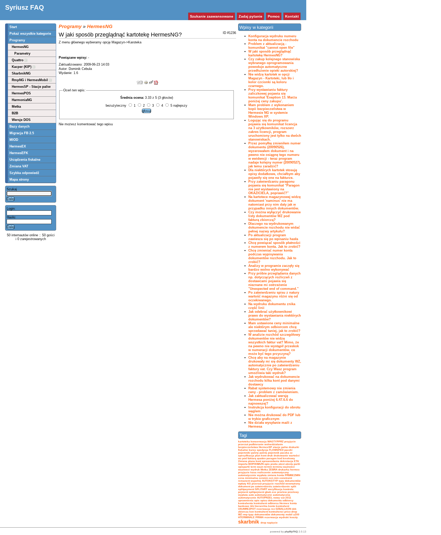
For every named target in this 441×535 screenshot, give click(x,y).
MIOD (13, 140)
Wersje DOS (21, 120)
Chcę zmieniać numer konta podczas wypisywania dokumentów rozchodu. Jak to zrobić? (272, 256)
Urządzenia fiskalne (24, 159)
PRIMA (259, 517)
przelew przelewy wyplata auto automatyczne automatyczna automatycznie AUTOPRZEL (268, 495)
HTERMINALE (246, 517)
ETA (296, 461)
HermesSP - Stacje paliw (31, 87)
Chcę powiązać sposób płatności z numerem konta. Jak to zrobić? (274, 244)
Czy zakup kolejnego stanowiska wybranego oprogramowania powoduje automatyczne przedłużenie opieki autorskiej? (274, 64)
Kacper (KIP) (22, 67)
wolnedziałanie (273, 444)
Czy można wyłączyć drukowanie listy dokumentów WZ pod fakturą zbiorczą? (274, 216)
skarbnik (248, 522)
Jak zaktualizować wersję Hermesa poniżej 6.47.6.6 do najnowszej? (270, 399)
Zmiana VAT (18, 166)
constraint (285, 478)
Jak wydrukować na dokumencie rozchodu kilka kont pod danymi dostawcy (274, 380)
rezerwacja (271, 517)
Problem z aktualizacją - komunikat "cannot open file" (271, 45)
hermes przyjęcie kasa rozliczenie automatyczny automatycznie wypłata (269, 472)
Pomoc (274, 16)
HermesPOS (21, 93)
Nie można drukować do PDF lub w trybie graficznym (274, 417)
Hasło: (11, 217)
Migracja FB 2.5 (21, 133)
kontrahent (282, 506)
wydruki (284, 517)
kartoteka (244, 441)
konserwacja (259, 441)
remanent (244, 480)
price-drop (290, 511)
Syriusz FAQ (24, 7)
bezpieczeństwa (248, 447)
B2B (15, 113)
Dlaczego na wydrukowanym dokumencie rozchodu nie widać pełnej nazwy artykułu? (274, 227)
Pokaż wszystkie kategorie (30, 33)
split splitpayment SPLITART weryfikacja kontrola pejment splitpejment (267, 489)
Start (13, 27)
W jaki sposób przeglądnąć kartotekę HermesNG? (269, 53)
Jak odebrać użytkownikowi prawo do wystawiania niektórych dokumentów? (274, 315)
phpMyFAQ (291, 531)
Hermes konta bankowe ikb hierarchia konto (267, 504)
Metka (16, 106)
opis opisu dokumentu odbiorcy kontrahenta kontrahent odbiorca (265, 502)
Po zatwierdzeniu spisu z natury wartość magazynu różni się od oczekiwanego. (273, 296)
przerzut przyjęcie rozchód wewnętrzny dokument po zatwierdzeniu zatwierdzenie (269, 485)
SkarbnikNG (21, 73)
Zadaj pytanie (250, 16)
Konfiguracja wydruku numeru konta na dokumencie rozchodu (273, 38)
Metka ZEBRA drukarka (275, 469)
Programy (17, 40)
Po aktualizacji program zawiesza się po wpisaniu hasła (273, 237)
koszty (294, 517)
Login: (11, 208)
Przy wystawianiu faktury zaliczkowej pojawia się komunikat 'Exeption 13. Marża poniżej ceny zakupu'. (272, 95)
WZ (240, 514)
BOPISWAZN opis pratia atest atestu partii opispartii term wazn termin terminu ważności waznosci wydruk (269, 467)
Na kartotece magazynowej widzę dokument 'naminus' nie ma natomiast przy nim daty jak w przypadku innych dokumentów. (274, 202)
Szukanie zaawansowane (211, 16)
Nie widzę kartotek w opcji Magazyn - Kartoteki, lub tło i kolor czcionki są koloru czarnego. (271, 80)
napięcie (272, 522)
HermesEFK (18, 153)
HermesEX (17, 146)
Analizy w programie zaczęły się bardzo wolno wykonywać (273, 267)
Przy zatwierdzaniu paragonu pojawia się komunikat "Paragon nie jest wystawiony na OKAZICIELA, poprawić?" (274, 187)
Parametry (22, 53)
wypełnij (256, 480)
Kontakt (292, 16)
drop (263, 522)
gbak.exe (270, 492)
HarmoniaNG (22, 100)
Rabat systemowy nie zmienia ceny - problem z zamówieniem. (273, 390)
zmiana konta (275, 475)
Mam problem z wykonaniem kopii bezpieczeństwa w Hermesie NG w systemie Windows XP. (271, 110)
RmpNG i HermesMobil (30, 80)
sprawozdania (270, 461)
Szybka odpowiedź (24, 173)
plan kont (260, 455)
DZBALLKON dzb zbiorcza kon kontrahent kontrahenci (267, 510)
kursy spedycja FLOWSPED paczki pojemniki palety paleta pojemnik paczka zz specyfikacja (265, 453)
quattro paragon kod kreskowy (276, 458)
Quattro (18, 60)
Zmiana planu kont (249, 461)
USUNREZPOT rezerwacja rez (256, 508)
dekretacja (286, 461)
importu (243, 464)
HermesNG (20, 47)
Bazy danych (19, 126)
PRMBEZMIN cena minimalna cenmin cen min (269, 476)
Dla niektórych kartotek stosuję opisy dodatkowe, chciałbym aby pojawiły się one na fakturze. (274, 174)
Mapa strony (19, 179)
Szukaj (12, 189)
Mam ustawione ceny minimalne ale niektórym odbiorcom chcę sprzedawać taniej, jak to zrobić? (274, 327)
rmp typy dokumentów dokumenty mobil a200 (271, 514)
